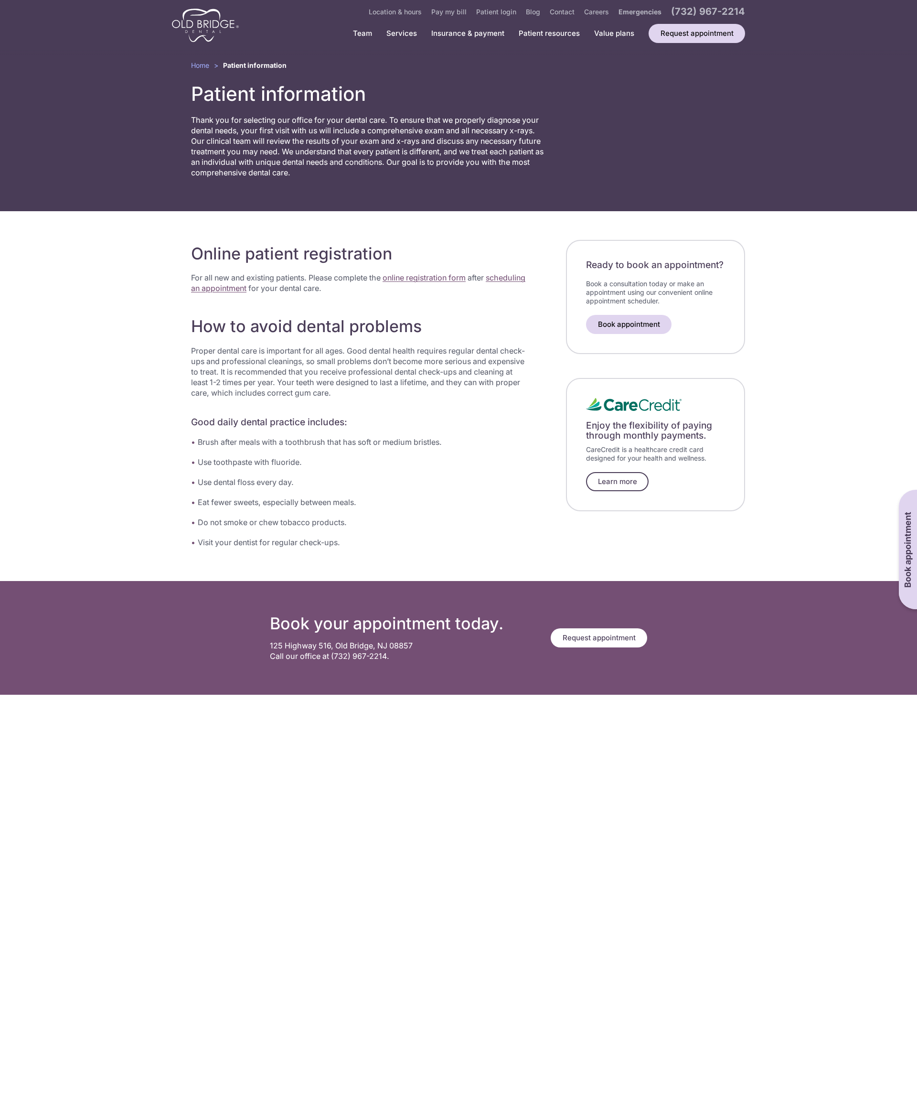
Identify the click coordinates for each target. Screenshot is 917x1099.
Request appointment (599, 637)
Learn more (617, 481)
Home (200, 65)
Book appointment (629, 324)
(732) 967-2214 (359, 656)
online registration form (424, 277)
